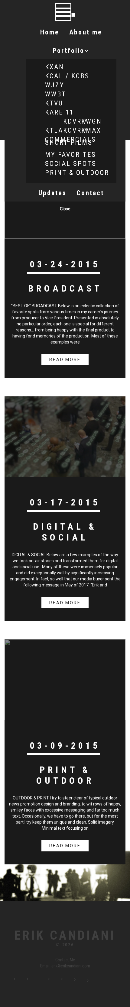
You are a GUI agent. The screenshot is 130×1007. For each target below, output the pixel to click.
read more (64, 359)
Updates (52, 193)
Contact (90, 193)
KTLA (54, 130)
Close (65, 208)
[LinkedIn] (57, 981)
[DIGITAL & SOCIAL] (65, 436)
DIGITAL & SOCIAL (65, 532)
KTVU (54, 103)
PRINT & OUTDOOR (77, 172)
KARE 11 (59, 112)
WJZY (54, 85)
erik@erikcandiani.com (70, 965)
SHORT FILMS (69, 142)
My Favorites (70, 154)
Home (49, 32)
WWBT (55, 94)
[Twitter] (39, 981)
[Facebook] (22, 981)
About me (85, 32)
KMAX (91, 130)
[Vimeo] (70, 981)
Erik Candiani (65, 935)
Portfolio (68, 50)
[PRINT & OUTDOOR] (65, 679)
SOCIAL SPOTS (70, 163)
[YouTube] (83, 981)
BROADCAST (65, 288)
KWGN (91, 121)
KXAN (54, 67)
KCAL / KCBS (67, 76)
